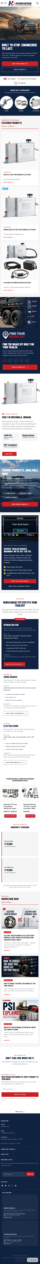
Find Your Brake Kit (20, 64)
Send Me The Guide (20, 1094)
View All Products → (9, 126)
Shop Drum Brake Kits (14, 762)
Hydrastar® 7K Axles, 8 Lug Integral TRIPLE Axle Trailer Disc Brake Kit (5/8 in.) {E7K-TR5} (10, 808)
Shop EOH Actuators (13, 664)
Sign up (30, 1174)
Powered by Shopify (20, 1261)
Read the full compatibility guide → (20, 586)
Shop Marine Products (20, 504)
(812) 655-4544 (8, 1217)
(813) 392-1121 (7, 1243)
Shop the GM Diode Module (20, 581)
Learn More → (9, 454)
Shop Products (20, 69)
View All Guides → (7, 902)
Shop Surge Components (15, 713)
